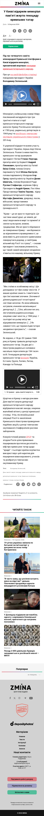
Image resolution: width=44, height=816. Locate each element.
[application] (22, 96)
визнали (25, 357)
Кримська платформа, (29, 476)
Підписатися (13, 46)
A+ (4, 35)
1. (20, 392)
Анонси (22, 749)
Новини (22, 736)
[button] (22, 95)
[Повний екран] (38, 104)
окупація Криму (19, 480)
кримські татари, (8, 480)
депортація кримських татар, (12, 476)
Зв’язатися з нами (22, 792)
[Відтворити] (6, 104)
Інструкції (22, 742)
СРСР (29, 436)
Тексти (22, 739)
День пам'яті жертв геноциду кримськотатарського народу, (22, 472)
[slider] (20, 104)
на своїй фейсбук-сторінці (23, 74)
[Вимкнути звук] (34, 104)
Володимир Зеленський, (17, 468)
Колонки (22, 745)
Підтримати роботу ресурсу (22, 779)
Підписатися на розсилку (22, 786)
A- (10, 35)
